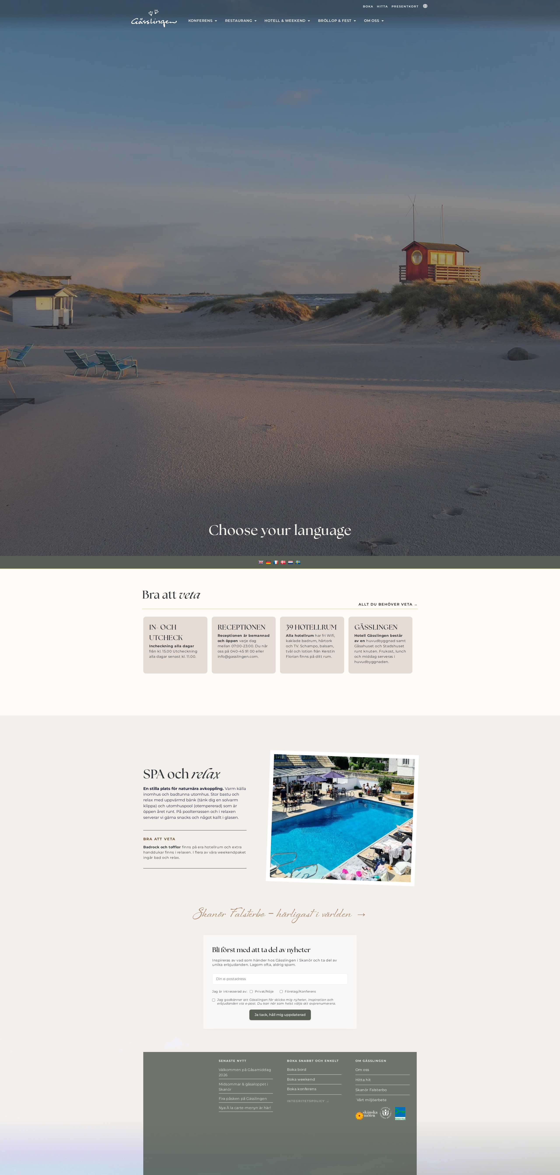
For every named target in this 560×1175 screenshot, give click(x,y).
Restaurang (238, 21)
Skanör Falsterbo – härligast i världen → (280, 914)
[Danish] (283, 562)
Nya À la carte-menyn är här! (245, 1108)
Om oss (371, 21)
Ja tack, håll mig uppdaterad (280, 1015)
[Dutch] (291, 562)
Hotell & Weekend (285, 21)
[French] (276, 562)
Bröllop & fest (335, 21)
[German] (269, 562)
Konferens (200, 21)
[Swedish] (298, 562)
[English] (261, 562)
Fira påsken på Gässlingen (243, 1099)
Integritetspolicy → (308, 1101)
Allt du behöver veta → (388, 604)
